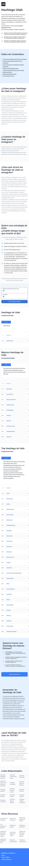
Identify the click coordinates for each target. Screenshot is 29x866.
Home (3, 855)
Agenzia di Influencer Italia (3, 840)
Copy (6, 322)
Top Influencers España (3, 826)
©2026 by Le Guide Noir (8, 853)
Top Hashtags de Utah (8, 76)
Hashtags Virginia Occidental (22, 801)
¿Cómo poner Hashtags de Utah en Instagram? (15, 59)
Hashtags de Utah (7, 72)
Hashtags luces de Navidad (21, 783)
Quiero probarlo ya (14, 674)
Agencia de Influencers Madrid (22, 819)
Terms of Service (6, 859)
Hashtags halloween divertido (3, 776)
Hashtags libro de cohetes (12, 801)
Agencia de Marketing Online (13, 833)
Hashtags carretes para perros (13, 776)
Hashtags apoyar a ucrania (12, 790)
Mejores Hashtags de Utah (9, 74)
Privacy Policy (5, 857)
